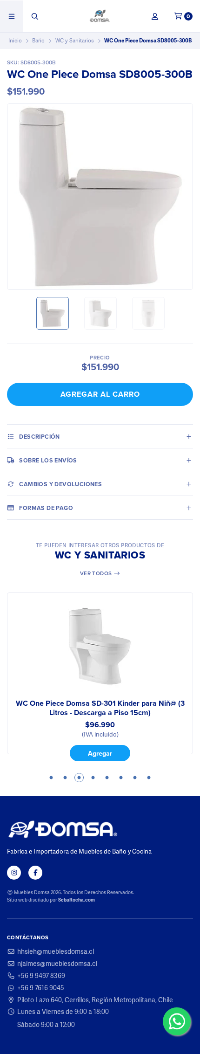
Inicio (15, 40)
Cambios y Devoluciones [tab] (60, 484)
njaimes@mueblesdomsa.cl (57, 963)
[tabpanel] (100, 676)
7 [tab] (135, 777)
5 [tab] (107, 777)
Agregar (100, 753)
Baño (38, 40)
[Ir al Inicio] (100, 16)
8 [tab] (148, 777)
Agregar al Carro (100, 394)
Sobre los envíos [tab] (48, 460)
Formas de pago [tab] (46, 507)
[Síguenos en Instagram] (14, 873)
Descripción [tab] (39, 436)
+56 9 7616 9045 (40, 988)
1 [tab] (51, 777)
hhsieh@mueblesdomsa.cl (55, 951)
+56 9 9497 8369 (41, 975)
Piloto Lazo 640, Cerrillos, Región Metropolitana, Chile (95, 1000)
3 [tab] (79, 777)
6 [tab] (121, 777)
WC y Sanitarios (74, 40)
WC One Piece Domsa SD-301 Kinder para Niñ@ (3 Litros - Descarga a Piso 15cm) (100, 708)
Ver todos (96, 573)
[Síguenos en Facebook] (35, 873)
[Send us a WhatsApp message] (177, 1021)
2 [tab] (65, 777)
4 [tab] (93, 777)
